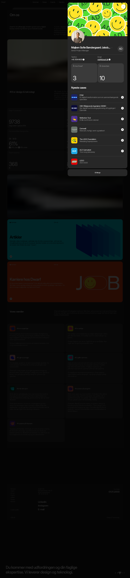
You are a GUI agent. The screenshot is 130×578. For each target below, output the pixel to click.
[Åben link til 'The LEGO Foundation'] (97, 140)
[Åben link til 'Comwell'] (97, 129)
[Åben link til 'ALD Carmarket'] (97, 151)
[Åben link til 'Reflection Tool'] (97, 119)
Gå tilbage (97, 172)
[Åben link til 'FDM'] (97, 97)
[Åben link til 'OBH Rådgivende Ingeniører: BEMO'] (97, 108)
